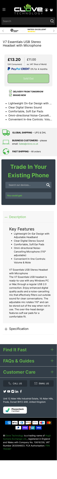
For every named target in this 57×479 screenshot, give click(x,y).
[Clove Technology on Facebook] (20, 392)
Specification (19, 329)
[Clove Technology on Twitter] (4, 392)
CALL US (17, 383)
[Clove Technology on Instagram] (12, 392)
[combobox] (25, 21)
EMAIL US (44, 383)
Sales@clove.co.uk (28, 143)
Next (53, 30)
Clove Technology (14, 435)
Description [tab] (17, 217)
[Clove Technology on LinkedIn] (16, 392)
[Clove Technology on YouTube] (8, 392)
